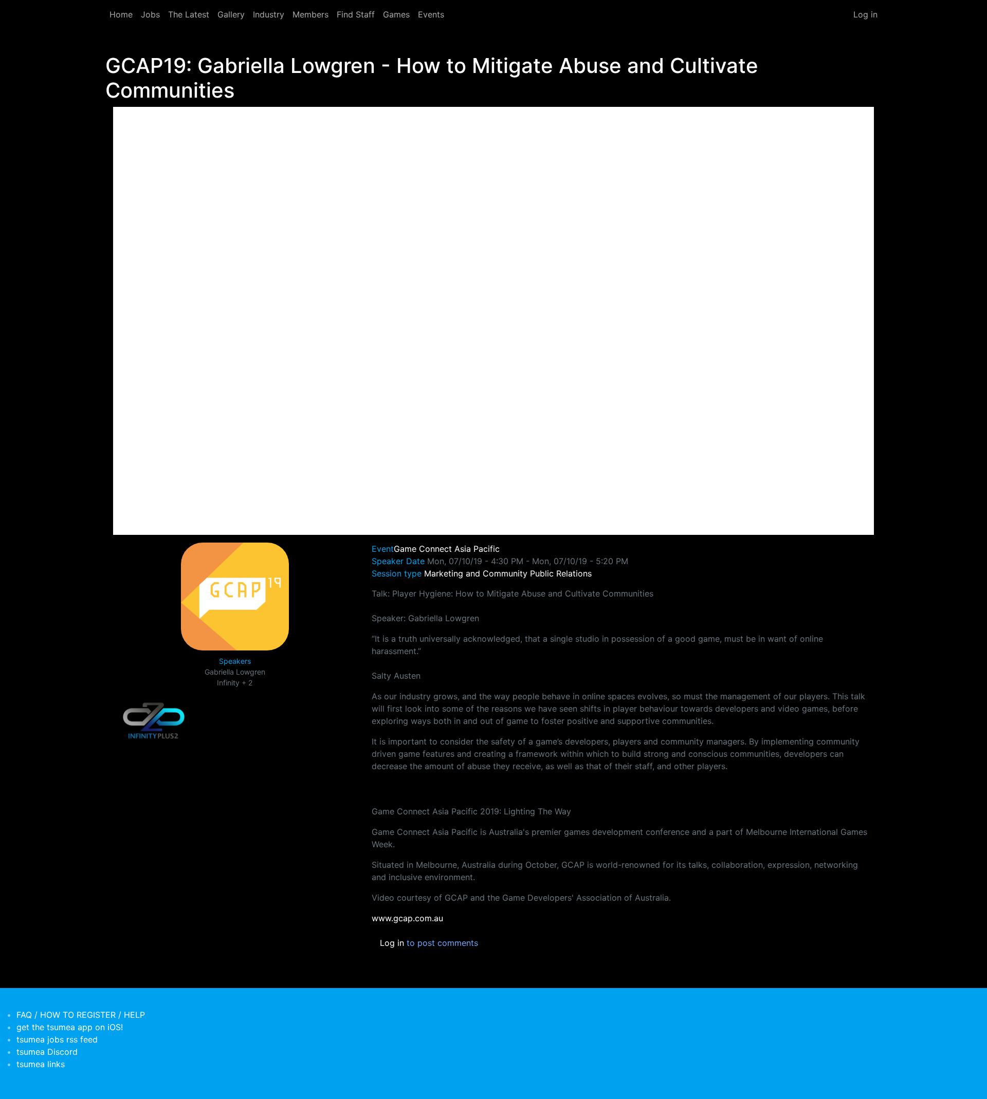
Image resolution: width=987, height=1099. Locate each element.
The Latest (188, 14)
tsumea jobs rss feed (57, 1039)
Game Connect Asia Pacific (447, 549)
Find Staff (356, 14)
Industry (268, 14)
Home (121, 14)
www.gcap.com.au (407, 918)
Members (310, 14)
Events (431, 14)
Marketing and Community (475, 573)
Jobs (150, 14)
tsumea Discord (47, 1052)
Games (396, 14)
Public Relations (561, 573)
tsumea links (40, 1064)
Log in (865, 14)
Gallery (231, 14)
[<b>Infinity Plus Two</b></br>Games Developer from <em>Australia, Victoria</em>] (154, 721)
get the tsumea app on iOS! (69, 1027)
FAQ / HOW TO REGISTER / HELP (80, 1015)
